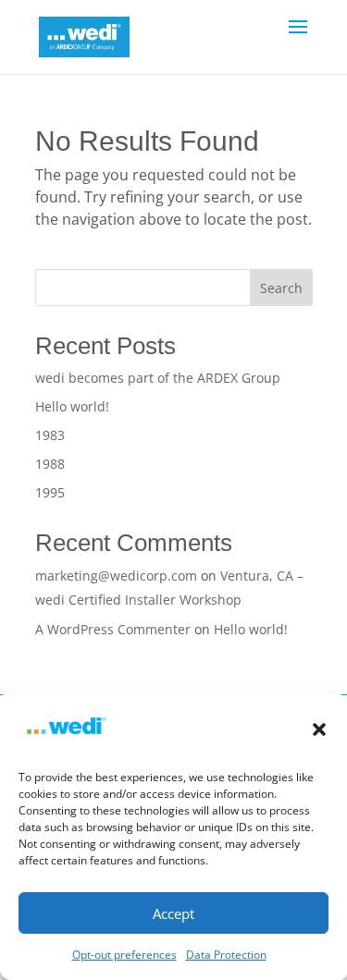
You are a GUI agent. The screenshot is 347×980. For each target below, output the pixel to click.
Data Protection (226, 954)
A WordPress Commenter (113, 629)
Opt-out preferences (124, 954)
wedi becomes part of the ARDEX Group (157, 377)
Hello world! (72, 406)
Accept (173, 913)
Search (281, 288)
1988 (50, 463)
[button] (319, 729)
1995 (50, 492)
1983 (50, 435)
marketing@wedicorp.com (116, 575)
